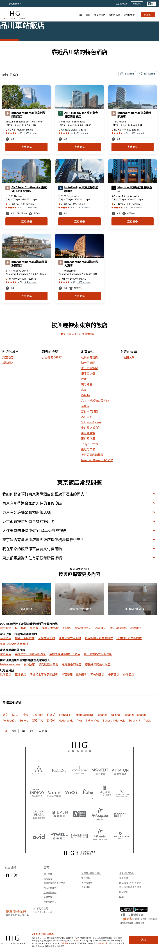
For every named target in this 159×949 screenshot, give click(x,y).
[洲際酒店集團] (13, 14)
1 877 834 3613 (42, 911)
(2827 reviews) (84, 282)
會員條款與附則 (126, 873)
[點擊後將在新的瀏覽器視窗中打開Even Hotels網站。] (59, 814)
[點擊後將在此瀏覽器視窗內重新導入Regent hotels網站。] (59, 770)
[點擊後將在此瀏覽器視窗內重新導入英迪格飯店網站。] (37, 792)
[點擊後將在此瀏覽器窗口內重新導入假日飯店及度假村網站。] (99, 814)
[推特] (16, 875)
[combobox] (127, 73)
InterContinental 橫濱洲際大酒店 (81, 264)
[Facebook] (8, 875)
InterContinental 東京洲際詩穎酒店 (28, 114)
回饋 (121, 896)
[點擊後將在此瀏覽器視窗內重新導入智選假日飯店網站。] (79, 814)
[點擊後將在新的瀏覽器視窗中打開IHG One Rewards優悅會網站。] (79, 853)
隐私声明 (103, 943)
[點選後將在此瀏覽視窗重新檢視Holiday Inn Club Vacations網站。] (99, 836)
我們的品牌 (114, 14)
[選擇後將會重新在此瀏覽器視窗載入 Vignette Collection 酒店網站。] (99, 769)
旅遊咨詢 (85, 877)
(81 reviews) (82, 133)
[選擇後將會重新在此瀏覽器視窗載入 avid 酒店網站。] (38, 836)
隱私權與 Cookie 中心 (130, 882)
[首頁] (6, 731)
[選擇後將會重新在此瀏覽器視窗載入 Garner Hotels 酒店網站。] (120, 814)
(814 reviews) (30, 282)
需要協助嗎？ (15, 4)
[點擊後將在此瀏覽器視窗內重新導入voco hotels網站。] (71, 792)
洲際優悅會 (129, 14)
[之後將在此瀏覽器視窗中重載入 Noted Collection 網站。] (54, 792)
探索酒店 (47, 878)
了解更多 (126, 919)
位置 (80, 14)
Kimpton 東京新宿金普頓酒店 (134, 189)
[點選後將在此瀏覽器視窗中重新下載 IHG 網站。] (79, 747)
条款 (77, 940)
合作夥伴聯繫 (50, 892)
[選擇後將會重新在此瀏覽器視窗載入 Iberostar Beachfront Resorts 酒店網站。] (122, 792)
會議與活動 (99, 14)
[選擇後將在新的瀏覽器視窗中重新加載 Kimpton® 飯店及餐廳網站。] (120, 770)
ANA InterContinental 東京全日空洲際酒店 (29, 189)
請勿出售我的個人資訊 (130, 887)
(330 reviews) (83, 207)
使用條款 (123, 877)
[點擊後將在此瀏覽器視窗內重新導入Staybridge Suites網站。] (79, 836)
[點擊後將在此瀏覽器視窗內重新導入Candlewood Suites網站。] (120, 836)
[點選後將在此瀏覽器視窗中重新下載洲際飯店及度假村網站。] (79, 770)
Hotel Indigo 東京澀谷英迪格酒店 (81, 189)
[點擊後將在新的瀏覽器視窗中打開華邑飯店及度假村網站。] (105, 792)
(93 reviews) (136, 207)
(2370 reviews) (31, 133)
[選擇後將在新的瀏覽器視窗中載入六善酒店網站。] (38, 770)
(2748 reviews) (30, 207)
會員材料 (85, 887)
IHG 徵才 (47, 873)
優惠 (88, 14)
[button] (151, 4)
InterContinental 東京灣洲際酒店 (134, 114)
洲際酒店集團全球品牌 (54, 883)
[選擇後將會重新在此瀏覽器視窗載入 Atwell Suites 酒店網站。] (59, 836)
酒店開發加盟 (50, 887)
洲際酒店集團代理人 (91, 873)
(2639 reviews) (137, 133)
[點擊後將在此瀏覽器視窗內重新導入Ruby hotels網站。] (88, 792)
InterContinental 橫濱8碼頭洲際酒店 (29, 264)
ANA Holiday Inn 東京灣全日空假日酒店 (81, 114)
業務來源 (47, 897)
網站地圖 (123, 891)
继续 (143, 939)
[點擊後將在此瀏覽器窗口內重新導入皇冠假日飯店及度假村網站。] (38, 814)
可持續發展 (86, 882)
